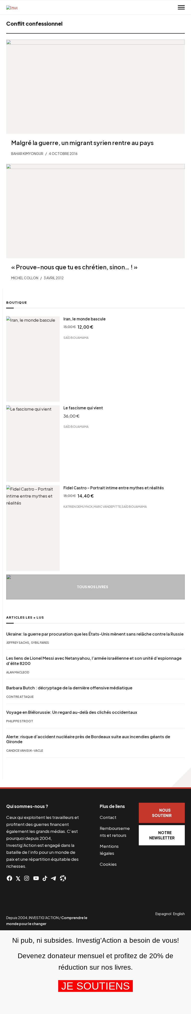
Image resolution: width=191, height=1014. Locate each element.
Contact (108, 817)
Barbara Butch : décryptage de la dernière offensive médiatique (69, 687)
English (179, 913)
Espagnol (163, 913)
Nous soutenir (162, 813)
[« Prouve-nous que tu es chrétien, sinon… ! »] (95, 211)
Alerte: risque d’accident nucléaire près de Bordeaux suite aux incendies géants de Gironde (88, 739)
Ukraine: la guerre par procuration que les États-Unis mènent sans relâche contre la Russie (95, 634)
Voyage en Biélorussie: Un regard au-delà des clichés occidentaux (71, 712)
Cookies (108, 864)
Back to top (181, 777)
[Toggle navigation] (181, 7)
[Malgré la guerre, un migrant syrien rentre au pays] (95, 87)
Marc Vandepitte (107, 506)
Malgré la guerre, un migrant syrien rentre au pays (82, 142)
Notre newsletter (162, 835)
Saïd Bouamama (76, 337)
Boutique (16, 302)
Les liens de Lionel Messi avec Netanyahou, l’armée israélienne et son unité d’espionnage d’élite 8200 (94, 661)
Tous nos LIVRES (92, 587)
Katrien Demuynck (78, 506)
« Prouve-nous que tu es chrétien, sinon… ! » (74, 267)
